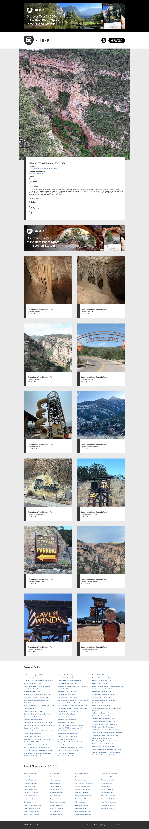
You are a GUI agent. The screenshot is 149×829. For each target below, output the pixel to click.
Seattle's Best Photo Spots (100, 703)
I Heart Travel (90, 825)
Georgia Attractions (30, 802)
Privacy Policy (100, 825)
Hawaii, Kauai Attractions (32, 808)
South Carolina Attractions (109, 773)
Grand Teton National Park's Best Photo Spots (38, 750)
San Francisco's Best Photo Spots (103, 694)
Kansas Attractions (55, 786)
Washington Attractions (108, 796)
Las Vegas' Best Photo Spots (67, 697)
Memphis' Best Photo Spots (67, 719)
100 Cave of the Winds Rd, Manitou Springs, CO (44, 168)
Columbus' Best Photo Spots (33, 719)
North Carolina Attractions (83, 796)
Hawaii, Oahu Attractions (32, 814)
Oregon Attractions (81, 808)
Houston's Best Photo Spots (67, 678)
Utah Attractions (106, 786)
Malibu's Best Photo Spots (66, 714)
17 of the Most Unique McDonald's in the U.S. (38, 680)
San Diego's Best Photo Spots (101, 691)
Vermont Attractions (107, 789)
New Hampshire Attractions (84, 783)
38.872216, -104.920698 (37, 173)
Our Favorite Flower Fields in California (70, 747)
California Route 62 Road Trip (33, 708)
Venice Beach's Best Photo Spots (103, 744)
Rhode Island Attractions (83, 814)
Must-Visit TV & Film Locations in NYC (70, 728)
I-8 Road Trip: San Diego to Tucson (69, 680)
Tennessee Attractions (108, 780)
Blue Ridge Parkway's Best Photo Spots (36, 700)
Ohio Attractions (80, 802)
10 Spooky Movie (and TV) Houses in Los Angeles (40, 675)
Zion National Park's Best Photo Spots (104, 755)
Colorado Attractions (30, 789)
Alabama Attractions (30, 773)
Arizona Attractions (30, 780)
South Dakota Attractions (109, 777)
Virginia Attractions (107, 792)
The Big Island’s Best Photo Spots (103, 727)
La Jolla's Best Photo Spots (67, 694)
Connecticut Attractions (31, 792)
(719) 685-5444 (34, 209)
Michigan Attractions (56, 805)
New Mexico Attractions (82, 789)
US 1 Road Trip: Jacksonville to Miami (104, 741)
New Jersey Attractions (82, 786)
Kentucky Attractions (56, 789)
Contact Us (120, 825)
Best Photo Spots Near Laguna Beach (36, 697)
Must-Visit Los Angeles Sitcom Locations (71, 725)
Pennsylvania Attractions (83, 811)
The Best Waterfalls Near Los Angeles (104, 724)
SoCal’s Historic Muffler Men (101, 716)
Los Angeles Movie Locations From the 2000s (72, 705)
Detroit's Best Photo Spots (32, 736)
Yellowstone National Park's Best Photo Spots (106, 749)
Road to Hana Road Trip (100, 683)
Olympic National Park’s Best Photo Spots (71, 742)
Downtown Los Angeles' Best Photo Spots (37, 739)
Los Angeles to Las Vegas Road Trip (69, 711)
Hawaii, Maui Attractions (31, 811)
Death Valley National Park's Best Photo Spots (38, 731)
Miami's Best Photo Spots (66, 722)
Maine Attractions (55, 796)
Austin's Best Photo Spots (32, 691)
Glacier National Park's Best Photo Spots (37, 747)
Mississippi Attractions (57, 811)
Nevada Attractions (81, 780)
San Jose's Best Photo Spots (101, 697)
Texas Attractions (106, 783)
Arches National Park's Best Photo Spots (37, 686)
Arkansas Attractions (30, 783)
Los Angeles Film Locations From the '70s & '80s (73, 700)
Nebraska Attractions (81, 777)
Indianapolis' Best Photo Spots (68, 683)
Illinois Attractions (55, 777)
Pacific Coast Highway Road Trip (68, 750)
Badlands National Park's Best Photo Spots (37, 694)
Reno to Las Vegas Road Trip (101, 680)
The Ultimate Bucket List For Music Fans (105, 735)
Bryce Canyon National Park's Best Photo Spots (39, 705)
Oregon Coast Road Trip (66, 745)
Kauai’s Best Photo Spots (66, 689)
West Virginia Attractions (108, 802)
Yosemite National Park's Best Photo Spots (106, 752)
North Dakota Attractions (83, 799)
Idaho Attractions (55, 773)
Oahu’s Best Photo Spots (66, 739)
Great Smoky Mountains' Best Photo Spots (37, 753)
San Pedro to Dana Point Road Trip (103, 700)
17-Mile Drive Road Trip (31, 678)
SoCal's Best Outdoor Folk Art (101, 713)
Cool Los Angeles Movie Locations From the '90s (39, 725)
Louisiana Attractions (56, 792)
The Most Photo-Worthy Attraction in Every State (107, 732)
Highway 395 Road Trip (65, 675)
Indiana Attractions (55, 780)
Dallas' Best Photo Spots (32, 728)
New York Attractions (81, 792)
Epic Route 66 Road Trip (32, 742)
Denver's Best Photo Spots (32, 733)
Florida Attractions (29, 799)
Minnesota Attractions (56, 808)
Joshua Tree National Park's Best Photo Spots (73, 686)
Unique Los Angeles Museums (102, 738)
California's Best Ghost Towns (33, 711)
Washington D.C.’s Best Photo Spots (104, 746)
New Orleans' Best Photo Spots (68, 733)
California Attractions (30, 786)
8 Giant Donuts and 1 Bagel (33, 683)
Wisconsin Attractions (108, 805)
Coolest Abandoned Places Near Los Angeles (38, 722)
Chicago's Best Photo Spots (33, 717)
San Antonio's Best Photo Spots (102, 689)
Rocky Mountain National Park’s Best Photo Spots (108, 686)
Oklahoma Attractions (82, 805)
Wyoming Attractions (107, 808)
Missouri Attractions (56, 814)
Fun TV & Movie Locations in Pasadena (36, 745)
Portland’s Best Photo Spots (101, 675)
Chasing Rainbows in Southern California (37, 714)
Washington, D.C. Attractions (110, 799)
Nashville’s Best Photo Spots (67, 731)
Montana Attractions (81, 773)
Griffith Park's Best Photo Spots (34, 756)
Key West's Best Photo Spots (67, 691)
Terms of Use (111, 825)
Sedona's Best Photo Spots (101, 705)
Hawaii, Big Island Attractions (33, 805)
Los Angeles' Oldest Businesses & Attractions (72, 708)
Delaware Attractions (30, 796)
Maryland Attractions (56, 799)
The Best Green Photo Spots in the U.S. (105, 721)
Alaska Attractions (29, 777)
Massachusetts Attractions (58, 802)
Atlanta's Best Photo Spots (32, 689)
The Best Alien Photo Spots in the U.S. (104, 718)
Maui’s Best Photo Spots (66, 717)
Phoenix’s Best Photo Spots (67, 756)
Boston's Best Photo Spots (32, 703)
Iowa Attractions (55, 783)
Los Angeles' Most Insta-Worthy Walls (70, 703)
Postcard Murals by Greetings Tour (103, 678)
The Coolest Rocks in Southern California (105, 730)
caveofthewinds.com (35, 204)
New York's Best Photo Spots (67, 736)
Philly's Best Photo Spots (66, 753)
